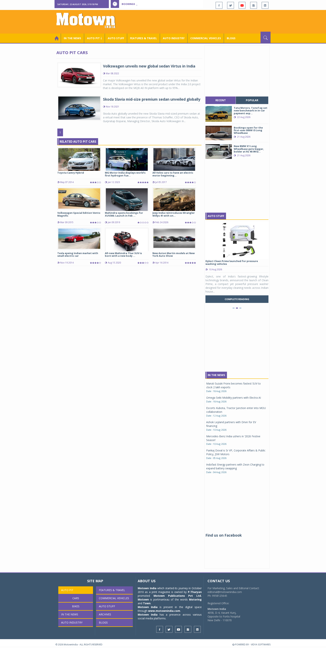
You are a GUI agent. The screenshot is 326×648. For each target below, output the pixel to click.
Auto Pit (67, 590)
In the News (72, 38)
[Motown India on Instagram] (253, 5)
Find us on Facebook (223, 535)
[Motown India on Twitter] (230, 5)
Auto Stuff (116, 38)
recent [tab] (220, 100)
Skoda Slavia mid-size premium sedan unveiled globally (151, 99)
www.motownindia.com (164, 611)
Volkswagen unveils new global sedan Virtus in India (149, 66)
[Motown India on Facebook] (219, 5)
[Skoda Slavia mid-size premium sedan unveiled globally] (79, 108)
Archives (105, 614)
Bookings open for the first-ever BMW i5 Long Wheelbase (161, 4)
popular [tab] (252, 100)
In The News (216, 375)
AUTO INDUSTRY (174, 38)
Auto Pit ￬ (94, 38)
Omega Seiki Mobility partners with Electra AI (233, 397)
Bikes (75, 606)
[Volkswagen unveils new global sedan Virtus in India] (79, 74)
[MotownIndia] (88, 20)
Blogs (231, 38)
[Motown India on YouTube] (242, 5)
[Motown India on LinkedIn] (265, 5)
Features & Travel (143, 38)
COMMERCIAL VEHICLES (205, 38)
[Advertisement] (202, 21)
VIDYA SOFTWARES (261, 644)
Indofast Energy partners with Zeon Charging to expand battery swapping (235, 466)
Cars (75, 598)
